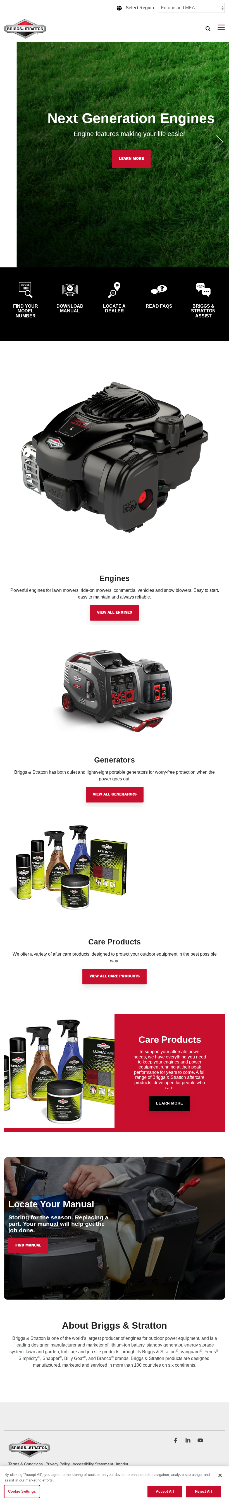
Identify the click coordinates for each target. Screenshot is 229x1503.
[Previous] (11, 141)
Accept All (165, 1491)
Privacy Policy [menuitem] (58, 1464)
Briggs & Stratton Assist (203, 311)
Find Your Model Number (25, 311)
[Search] (208, 29)
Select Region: (140, 7)
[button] (221, 27)
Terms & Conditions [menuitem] (25, 1464)
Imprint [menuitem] (122, 1464)
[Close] (220, 1475)
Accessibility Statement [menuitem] (93, 1464)
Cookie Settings (22, 1491)
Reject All (203, 1491)
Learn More (114, 159)
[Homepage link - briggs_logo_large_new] (29, 1455)
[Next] (218, 141)
